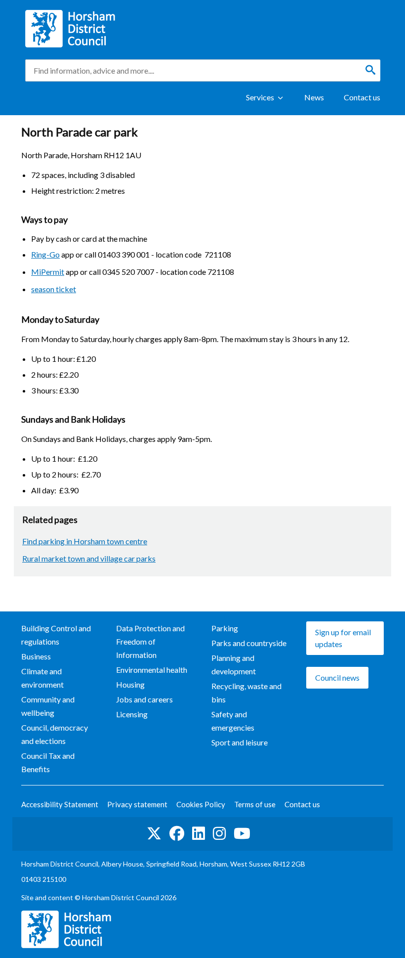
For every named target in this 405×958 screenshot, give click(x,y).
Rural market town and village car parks (89, 558)
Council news (337, 677)
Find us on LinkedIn (198, 834)
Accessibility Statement (59, 804)
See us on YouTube (242, 834)
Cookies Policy (200, 804)
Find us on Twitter (154, 834)
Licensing (132, 714)
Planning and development (233, 664)
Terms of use (255, 804)
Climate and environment (42, 677)
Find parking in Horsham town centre (84, 541)
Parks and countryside (248, 643)
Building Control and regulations (56, 634)
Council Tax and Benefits (48, 762)
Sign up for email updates (343, 638)
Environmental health (151, 669)
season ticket (53, 289)
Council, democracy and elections (54, 734)
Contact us (362, 97)
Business (36, 656)
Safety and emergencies (232, 720)
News (314, 97)
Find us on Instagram (219, 834)
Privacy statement (137, 804)
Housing (130, 684)
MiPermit (47, 271)
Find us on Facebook (176, 834)
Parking (224, 628)
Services (260, 97)
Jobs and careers (144, 699)
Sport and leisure (239, 742)
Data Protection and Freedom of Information (150, 641)
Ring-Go (45, 254)
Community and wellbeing (48, 706)
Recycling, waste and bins (246, 692)
